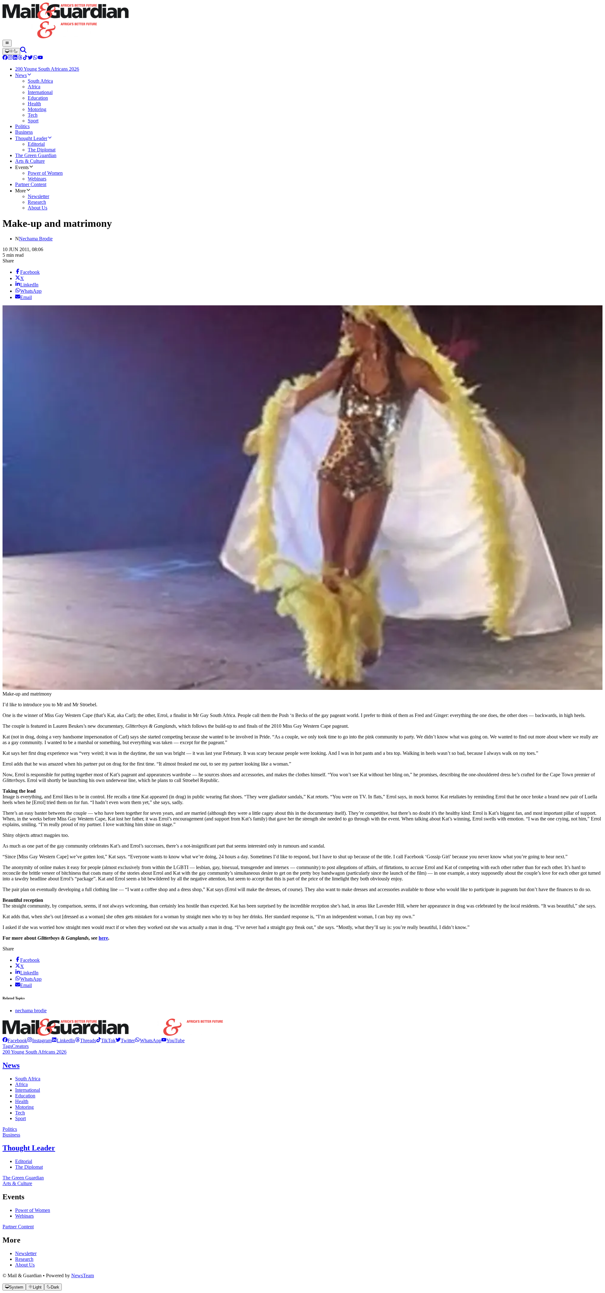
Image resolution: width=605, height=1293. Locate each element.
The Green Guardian (23, 1177)
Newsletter (26, 1253)
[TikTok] (25, 58)
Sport (20, 1118)
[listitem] (15, 1040)
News (11, 1065)
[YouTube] (40, 58)
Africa (21, 1084)
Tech (20, 1112)
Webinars (24, 1216)
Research (24, 1259)
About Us (25, 1264)
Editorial (23, 1161)
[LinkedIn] (15, 58)
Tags (7, 1046)
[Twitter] (30, 58)
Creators (20, 1046)
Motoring (24, 1107)
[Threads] (20, 58)
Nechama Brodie (36, 238)
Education (25, 1095)
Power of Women (32, 1210)
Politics (10, 1129)
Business (11, 1134)
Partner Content (18, 1226)
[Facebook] (5, 58)
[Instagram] (10, 58)
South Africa (27, 1078)
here (103, 938)
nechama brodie (31, 1010)
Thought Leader (29, 1148)
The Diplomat (29, 1167)
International (27, 1090)
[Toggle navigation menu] (7, 43)
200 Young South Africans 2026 (34, 1052)
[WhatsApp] (35, 58)
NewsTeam (82, 1275)
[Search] (23, 51)
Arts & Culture (17, 1183)
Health (21, 1101)
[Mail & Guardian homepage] (302, 21)
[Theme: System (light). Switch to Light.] (11, 51)
